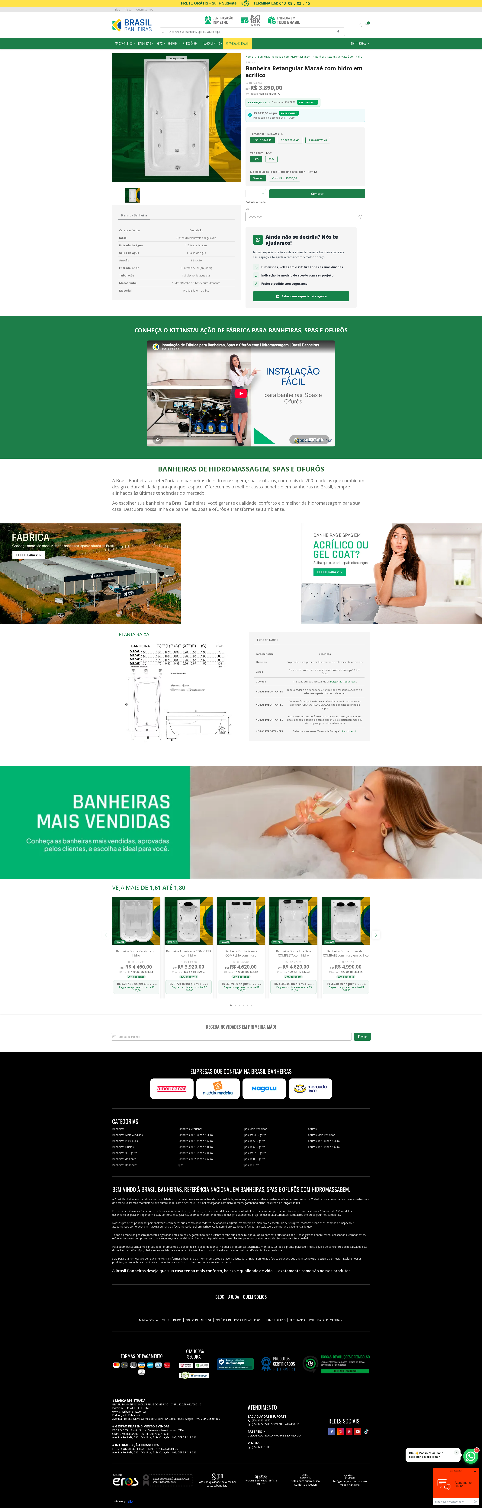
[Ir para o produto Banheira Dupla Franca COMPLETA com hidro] (241, 921)
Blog (117, 9)
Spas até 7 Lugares (254, 1153)
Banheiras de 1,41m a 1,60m (195, 1141)
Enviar (362, 1036)
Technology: (119, 1501)
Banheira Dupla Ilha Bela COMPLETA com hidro (293, 953)
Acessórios (190, 43)
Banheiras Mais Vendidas (127, 1135)
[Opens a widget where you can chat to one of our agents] (456, 1486)
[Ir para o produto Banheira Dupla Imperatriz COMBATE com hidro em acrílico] (346, 921)
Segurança (297, 1320)
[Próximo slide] (376, 935)
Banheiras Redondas (124, 1165)
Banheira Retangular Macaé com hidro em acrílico (345, 56)
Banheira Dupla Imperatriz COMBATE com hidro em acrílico (346, 953)
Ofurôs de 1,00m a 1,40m (324, 1141)
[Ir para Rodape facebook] (331, 1431)
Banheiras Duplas (123, 1147)
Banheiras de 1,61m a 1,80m (195, 1147)
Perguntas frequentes (343, 681)
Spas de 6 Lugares (254, 1147)
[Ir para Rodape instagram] (340, 1431)
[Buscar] (165, 31)
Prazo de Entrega (198, 1320)
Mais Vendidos (124, 43)
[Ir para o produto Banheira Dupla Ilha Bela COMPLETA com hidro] (293, 921)
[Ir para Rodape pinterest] (349, 1431)
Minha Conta (148, 1320)
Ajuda (128, 9)
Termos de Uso (275, 1320)
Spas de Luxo (251, 1165)
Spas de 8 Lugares (254, 1159)
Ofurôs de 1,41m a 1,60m (324, 1147)
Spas (160, 43)
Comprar (317, 194)
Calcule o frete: (256, 202)
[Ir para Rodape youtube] (357, 1431)
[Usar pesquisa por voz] (338, 31)
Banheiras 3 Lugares (124, 1153)
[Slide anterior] (106, 935)
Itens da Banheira (134, 215)
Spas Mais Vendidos (255, 1129)
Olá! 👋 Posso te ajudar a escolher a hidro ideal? (426, 1454)
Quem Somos (144, 9)
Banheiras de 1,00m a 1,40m (195, 1135)
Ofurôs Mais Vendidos (321, 1135)
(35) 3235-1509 (260, 1447)
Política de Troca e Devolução (237, 1320)
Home (251, 56)
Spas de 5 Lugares (254, 1141)
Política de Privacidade (326, 1320)
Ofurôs (172, 43)
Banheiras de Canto (124, 1159)
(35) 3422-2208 (261, 1424)
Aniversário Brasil (237, 43)
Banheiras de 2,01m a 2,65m (195, 1159)
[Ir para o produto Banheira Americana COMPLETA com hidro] (188, 921)
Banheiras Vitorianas (190, 1129)
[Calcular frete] (360, 216)
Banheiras (144, 43)
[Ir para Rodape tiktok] (366, 1431)
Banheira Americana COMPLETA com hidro (188, 953)
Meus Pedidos (172, 1320)
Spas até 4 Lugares (254, 1135)
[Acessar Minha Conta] (360, 26)
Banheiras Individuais (125, 1141)
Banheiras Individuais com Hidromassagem (286, 56)
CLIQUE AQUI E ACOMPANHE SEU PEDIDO (274, 1435)
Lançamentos (211, 43)
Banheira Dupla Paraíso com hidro (136, 953)
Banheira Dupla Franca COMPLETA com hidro (241, 953)
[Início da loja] (132, 25)
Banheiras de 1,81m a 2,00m (195, 1153)
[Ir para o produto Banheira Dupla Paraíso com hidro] (136, 921)
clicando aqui (348, 731)
